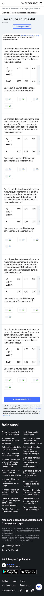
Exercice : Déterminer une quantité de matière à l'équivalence (32, 440)
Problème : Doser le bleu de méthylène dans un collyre (31, 501)
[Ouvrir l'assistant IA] (39, 587)
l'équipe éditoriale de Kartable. (29, 35)
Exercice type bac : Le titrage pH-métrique (32, 508)
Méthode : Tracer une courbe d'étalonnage (10, 454)
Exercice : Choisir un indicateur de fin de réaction (31, 484)
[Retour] (4, 3)
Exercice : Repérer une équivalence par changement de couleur (32, 474)
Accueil (5, 9)
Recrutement (25, 585)
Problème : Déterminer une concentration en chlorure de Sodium (32, 492)
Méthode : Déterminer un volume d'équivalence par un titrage (11, 482)
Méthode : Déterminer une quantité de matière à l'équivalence (11, 472)
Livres (22, 581)
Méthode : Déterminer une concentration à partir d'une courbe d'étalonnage (11, 463)
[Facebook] (20, 590)
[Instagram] (32, 590)
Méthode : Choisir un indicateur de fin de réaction (10, 492)
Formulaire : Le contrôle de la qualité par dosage (10, 440)
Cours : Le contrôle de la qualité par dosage (11, 433)
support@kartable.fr (14, 545)
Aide (14, 581)
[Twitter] (26, 590)
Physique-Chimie (31, 9)
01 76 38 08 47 (31, 3)
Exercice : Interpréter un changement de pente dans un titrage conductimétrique (11, 501)
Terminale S (16, 9)
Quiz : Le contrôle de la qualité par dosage (11, 448)
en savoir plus (36, 408)
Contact (5, 581)
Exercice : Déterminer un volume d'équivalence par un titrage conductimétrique (31, 462)
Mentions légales (9, 585)
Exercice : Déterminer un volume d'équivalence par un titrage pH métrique (31, 450)
